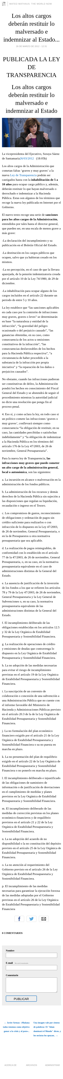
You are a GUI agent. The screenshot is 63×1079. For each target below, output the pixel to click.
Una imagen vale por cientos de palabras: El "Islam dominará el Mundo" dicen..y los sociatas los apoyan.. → (47, 1029)
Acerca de (10, 1065)
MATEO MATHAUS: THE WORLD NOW (30, 4)
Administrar (52, 1065)
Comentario (12, 975)
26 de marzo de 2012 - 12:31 (31, 46)
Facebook (19, 919)
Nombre (10, 950)
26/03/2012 (27, 158)
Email (44, 919)
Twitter (31, 919)
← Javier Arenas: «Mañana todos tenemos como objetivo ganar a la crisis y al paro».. (16, 1027)
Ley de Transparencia (23, 175)
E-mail (17, 963)
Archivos (31, 1065)
